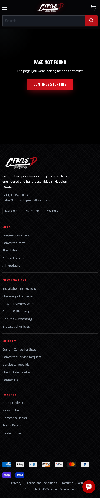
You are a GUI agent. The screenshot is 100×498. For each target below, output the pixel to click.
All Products (11, 265)
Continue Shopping (50, 84)
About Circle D (12, 403)
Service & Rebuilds (16, 364)
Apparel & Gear (13, 258)
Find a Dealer (12, 425)
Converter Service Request (21, 357)
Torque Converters (16, 235)
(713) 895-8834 (15, 194)
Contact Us (10, 380)
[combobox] (43, 20)
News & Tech (11, 410)
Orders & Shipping (15, 311)
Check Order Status (16, 372)
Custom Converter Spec (19, 349)
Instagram (32, 211)
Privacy (16, 482)
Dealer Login (11, 433)
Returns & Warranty (17, 319)
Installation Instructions (19, 288)
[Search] (91, 20)
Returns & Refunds (75, 482)
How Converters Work (18, 303)
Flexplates (10, 250)
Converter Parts (14, 243)
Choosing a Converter (17, 296)
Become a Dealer (14, 418)
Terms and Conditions (42, 482)
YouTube (52, 211)
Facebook (11, 211)
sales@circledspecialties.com (26, 200)
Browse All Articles (16, 326)
